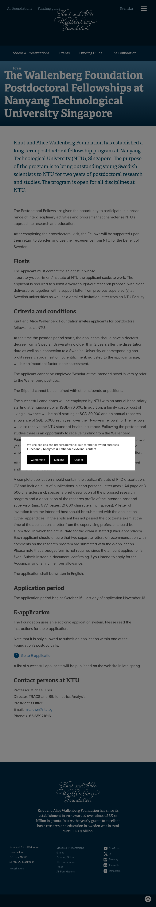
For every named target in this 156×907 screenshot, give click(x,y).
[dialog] (78, 453)
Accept (78, 460)
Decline (59, 460)
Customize (38, 460)
